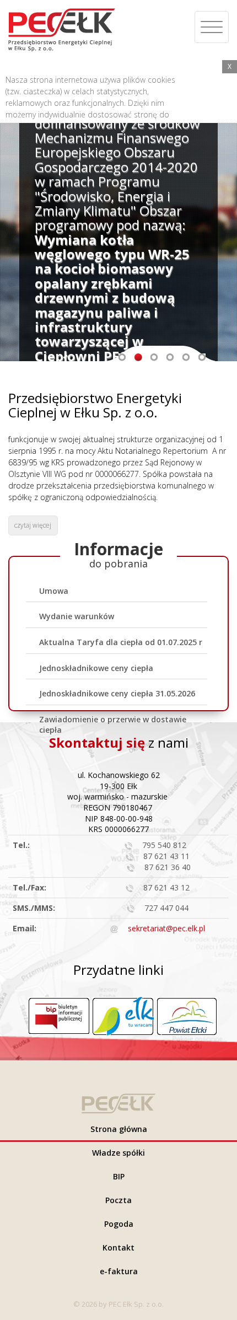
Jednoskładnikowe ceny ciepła (96, 668)
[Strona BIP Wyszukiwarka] (59, 1014)
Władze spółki (118, 1152)
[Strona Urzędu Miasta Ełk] (123, 1015)
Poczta (118, 1200)
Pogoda (118, 1224)
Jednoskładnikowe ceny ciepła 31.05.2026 (117, 693)
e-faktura (119, 1271)
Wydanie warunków (76, 616)
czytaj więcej (32, 525)
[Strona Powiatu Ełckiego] (187, 1015)
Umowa (53, 591)
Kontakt (118, 1247)
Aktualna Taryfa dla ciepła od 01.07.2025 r (120, 642)
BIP (119, 1176)
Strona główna (118, 1129)
